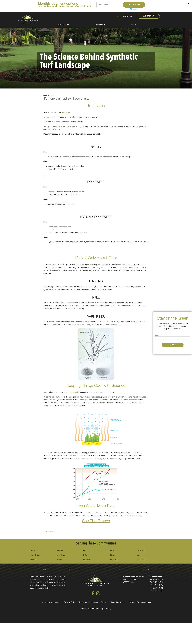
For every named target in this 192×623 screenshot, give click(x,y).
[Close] (188, 4)
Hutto (85, 555)
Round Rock (141, 560)
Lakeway (140, 555)
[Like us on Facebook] (93, 595)
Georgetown (60, 555)
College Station (34, 555)
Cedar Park (141, 550)
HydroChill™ (74, 392)
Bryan (85, 550)
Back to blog (51, 532)
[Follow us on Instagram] (98, 595)
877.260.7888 (128, 16)
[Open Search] (118, 16)
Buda (112, 550)
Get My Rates (134, 5)
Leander (59, 560)
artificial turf (66, 113)
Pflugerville (86, 560)
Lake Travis (33, 560)
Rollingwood (114, 560)
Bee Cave (59, 550)
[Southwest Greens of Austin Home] (28, 19)
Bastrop (32, 550)
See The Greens (96, 521)
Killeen (112, 555)
